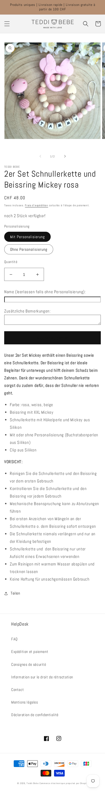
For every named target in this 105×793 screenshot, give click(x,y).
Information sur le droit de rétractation (42, 677)
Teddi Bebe (33, 783)
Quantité (10, 261)
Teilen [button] (15, 593)
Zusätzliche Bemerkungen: (27, 311)
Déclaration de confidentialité (35, 714)
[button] (7, 24)
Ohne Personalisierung (28, 249)
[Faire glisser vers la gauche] (40, 156)
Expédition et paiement (29, 651)
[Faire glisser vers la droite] (65, 156)
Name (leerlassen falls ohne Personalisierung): (45, 291)
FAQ (14, 638)
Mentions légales (24, 702)
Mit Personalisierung (27, 236)
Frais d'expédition (36, 205)
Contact (17, 689)
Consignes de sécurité (28, 664)
